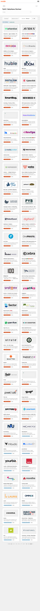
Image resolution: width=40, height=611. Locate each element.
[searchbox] (17, 12)
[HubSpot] (3, 1)
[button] (37, 6)
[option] (6, 18)
